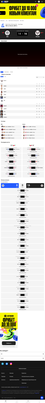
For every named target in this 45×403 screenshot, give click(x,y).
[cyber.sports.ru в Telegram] (2, 364)
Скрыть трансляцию (23, 67)
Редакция (3, 376)
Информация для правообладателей (29, 379)
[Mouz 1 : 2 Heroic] (40, 32)
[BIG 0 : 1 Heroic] (42, 32)
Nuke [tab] (5, 76)
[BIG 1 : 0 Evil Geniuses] (4, 32)
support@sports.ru (23, 387)
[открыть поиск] (35, 1)
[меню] (42, 1)
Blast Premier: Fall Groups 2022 (14, 20)
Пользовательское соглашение (28, 376)
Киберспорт (2, 20)
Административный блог (14, 379)
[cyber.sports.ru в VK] (7, 364)
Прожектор (24, 373)
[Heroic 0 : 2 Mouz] (30, 145)
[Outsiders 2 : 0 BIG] (2, 32)
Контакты (3, 379)
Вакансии (11, 373)
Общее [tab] (2, 76)
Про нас (2, 373)
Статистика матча (11, 151)
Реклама (11, 376)
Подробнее (37, 393)
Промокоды (24, 383)
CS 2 (6, 20)
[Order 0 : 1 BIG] (12, 145)
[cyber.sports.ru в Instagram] (11, 364)
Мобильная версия (22, 368)
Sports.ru (4, 390)
